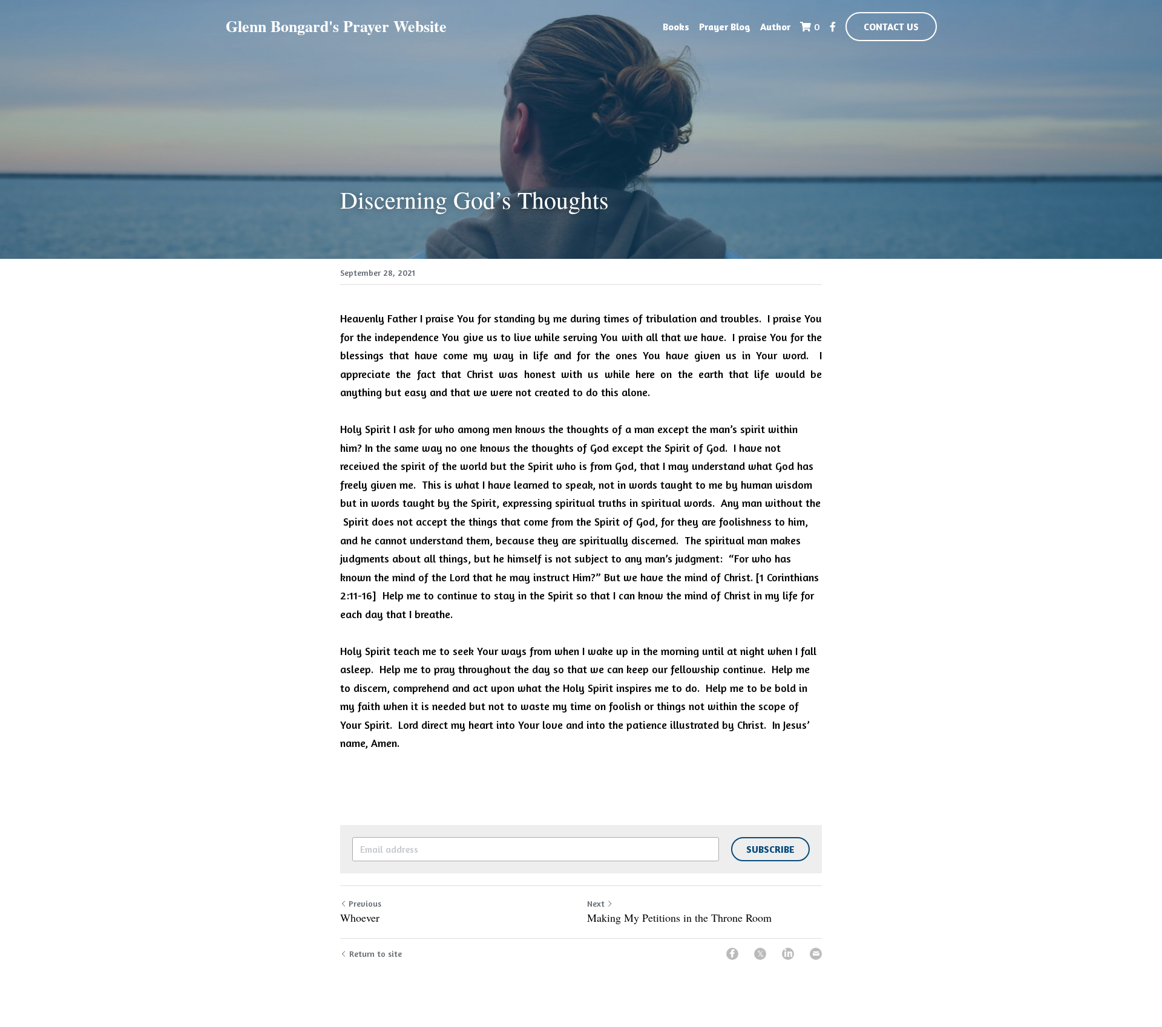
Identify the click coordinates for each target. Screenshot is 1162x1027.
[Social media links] (833, 26)
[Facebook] (732, 954)
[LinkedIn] (788, 954)
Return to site (375, 953)
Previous (365, 903)
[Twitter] (760, 954)
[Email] (816, 954)
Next (596, 903)
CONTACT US (891, 27)
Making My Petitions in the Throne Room (679, 918)
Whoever (359, 918)
